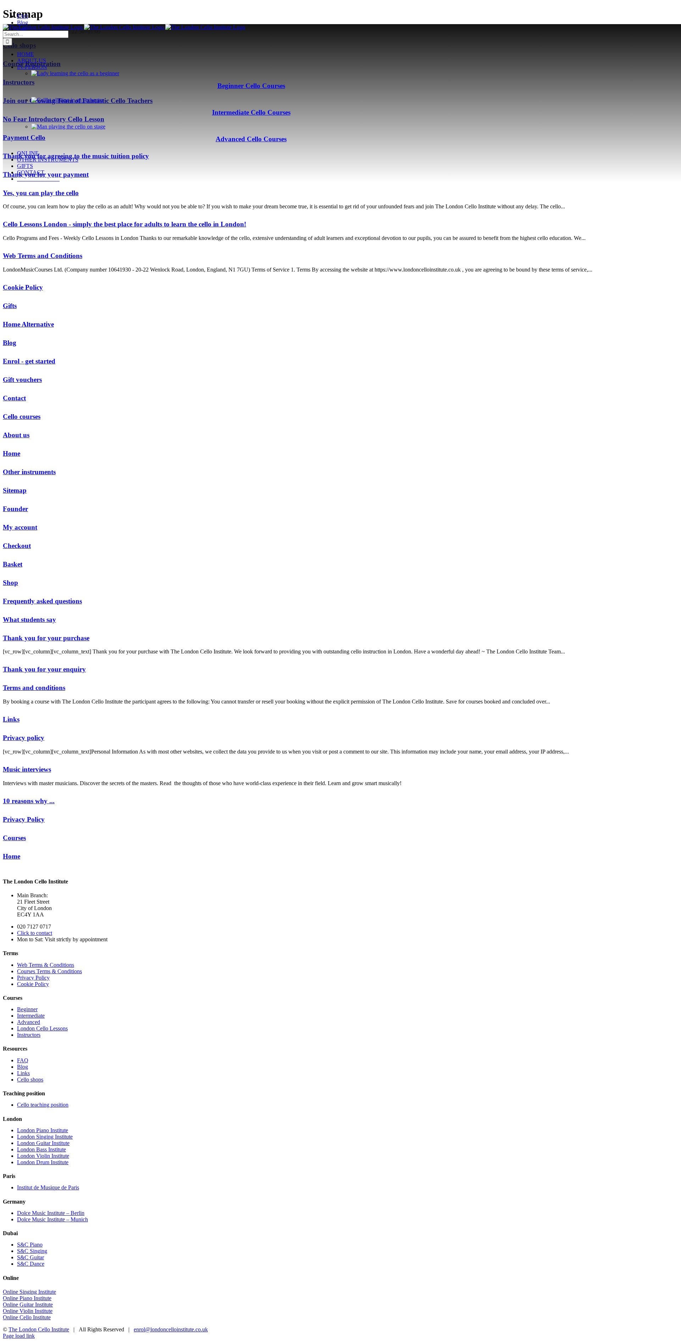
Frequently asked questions (42, 601)
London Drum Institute (42, 1162)
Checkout (17, 545)
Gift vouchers (22, 379)
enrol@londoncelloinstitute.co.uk (171, 1329)
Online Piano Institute (27, 1298)
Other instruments (29, 472)
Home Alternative (28, 324)
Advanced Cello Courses (251, 139)
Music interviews (27, 769)
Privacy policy (23, 737)
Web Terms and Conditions (42, 255)
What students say (29, 619)
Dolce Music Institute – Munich (52, 1219)
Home (11, 453)
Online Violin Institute (27, 1311)
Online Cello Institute (27, 1317)
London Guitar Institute (43, 1143)
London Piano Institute (42, 1130)
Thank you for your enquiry (44, 669)
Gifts (10, 306)
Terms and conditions (34, 687)
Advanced (28, 1022)
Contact (14, 398)
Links (11, 719)
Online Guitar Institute (28, 1305)
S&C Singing (32, 1251)
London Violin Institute (43, 1156)
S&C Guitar (30, 1257)
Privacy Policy (24, 819)
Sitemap (15, 490)
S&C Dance (30, 1264)
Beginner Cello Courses (251, 85)
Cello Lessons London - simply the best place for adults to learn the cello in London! (124, 224)
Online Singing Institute (29, 1292)
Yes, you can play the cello (41, 193)
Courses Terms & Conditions (49, 971)
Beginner (27, 1009)
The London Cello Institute (39, 1329)
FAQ (22, 1060)
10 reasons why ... (29, 801)
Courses (14, 838)
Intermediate (31, 1016)
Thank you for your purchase (46, 638)
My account (20, 527)
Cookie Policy (23, 287)
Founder (15, 509)
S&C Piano (30, 1245)
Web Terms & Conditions (45, 965)
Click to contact (34, 933)
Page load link (19, 1336)
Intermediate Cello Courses (251, 112)
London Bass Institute (41, 1149)
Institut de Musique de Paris (48, 1187)
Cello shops (30, 1080)
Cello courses (21, 416)
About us (16, 435)
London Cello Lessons (42, 1028)
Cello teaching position (42, 1105)
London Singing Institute (45, 1137)
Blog (9, 342)
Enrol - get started (29, 361)
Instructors (28, 1035)
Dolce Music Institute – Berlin (50, 1213)
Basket (12, 564)
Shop (10, 582)
